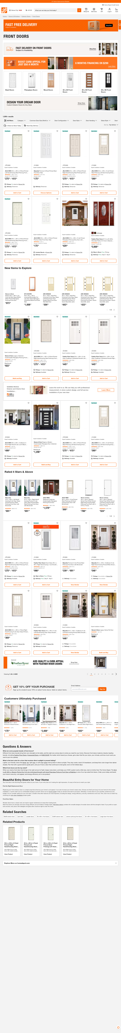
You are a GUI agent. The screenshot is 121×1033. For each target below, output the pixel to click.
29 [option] (112, 674)
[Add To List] (28, 131)
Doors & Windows (14, 16)
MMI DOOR (45, 755)
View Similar (75, 585)
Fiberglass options (58, 804)
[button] (111, 124)
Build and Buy (17, 378)
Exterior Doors (26, 16)
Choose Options (46, 193)
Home (5, 16)
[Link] (17, 162)
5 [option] (105, 674)
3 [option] (98, 674)
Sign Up (102, 689)
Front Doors (36, 16)
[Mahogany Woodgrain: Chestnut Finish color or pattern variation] (95, 233)
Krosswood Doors (33, 755)
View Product (8, 854)
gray (34, 762)
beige (24, 762)
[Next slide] (114, 310)
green (45, 762)
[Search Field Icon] (79, 10)
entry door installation (17, 795)
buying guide (52, 791)
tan (28, 762)
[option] (116, 674)
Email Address (75, 685)
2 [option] (94, 674)
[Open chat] (120, 24)
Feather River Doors (20, 755)
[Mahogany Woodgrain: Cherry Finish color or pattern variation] (93, 233)
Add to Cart (17, 193)
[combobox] (55, 10)
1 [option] (91, 674)
